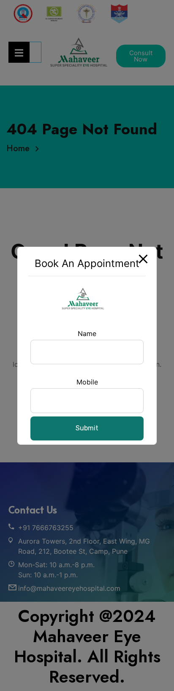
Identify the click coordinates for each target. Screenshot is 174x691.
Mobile (87, 382)
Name (87, 333)
